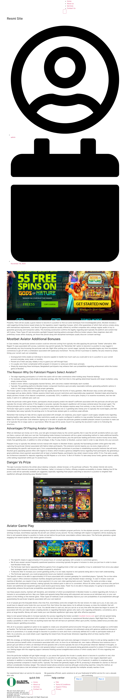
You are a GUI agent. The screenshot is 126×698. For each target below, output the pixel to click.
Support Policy (61, 687)
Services (70, 6)
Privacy (58, 689)
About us (70, 4)
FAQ (57, 682)
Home (69, 1)
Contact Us (71, 8)
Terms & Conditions (63, 684)
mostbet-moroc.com (86, 616)
